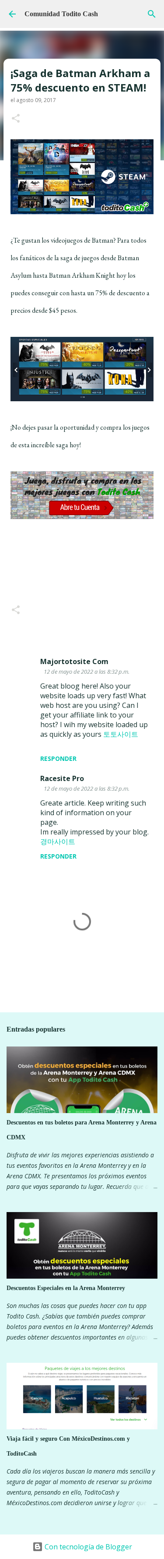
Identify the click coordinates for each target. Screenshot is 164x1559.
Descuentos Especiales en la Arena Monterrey (66, 1288)
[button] (15, 119)
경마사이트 (57, 841)
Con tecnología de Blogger (87, 1547)
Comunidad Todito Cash (61, 14)
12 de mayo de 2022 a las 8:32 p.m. (86, 671)
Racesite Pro (62, 778)
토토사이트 (120, 734)
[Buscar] (152, 14)
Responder (58, 758)
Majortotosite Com (74, 661)
